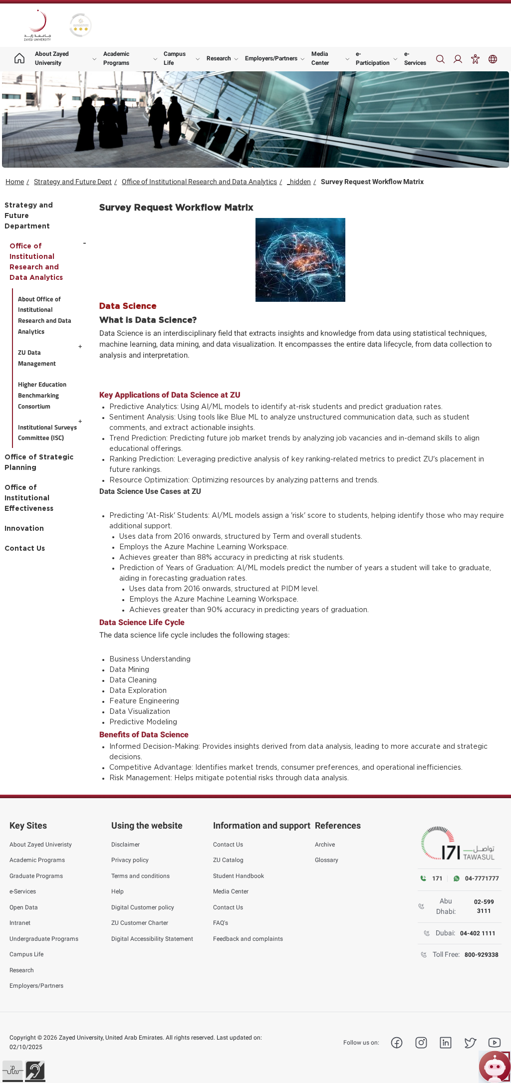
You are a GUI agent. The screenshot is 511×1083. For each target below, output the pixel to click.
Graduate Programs (36, 875)
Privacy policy (130, 860)
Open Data (23, 907)
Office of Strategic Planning (38, 462)
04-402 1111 (478, 933)
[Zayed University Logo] (37, 25)
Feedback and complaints (248, 938)
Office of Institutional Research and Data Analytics (199, 182)
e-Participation (373, 58)
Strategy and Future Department (28, 216)
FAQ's (220, 922)
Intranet (19, 922)
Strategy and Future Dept (73, 182)
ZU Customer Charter (139, 922)
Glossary (326, 860)
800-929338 (482, 954)
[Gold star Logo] (80, 25)
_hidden (299, 182)
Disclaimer (125, 844)
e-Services (415, 58)
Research (219, 58)
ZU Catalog (228, 860)
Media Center (320, 58)
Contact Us (24, 548)
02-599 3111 (484, 906)
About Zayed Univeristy (40, 844)
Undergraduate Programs (43, 938)
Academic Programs (116, 58)
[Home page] (19, 59)
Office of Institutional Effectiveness (28, 498)
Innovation (24, 528)
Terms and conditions (140, 875)
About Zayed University (52, 58)
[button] (12, 1071)
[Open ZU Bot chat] (495, 1067)
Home (14, 182)
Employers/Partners (271, 58)
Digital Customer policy (142, 907)
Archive (325, 844)
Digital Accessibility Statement (152, 938)
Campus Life (175, 58)
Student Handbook (238, 875)
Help (117, 891)
